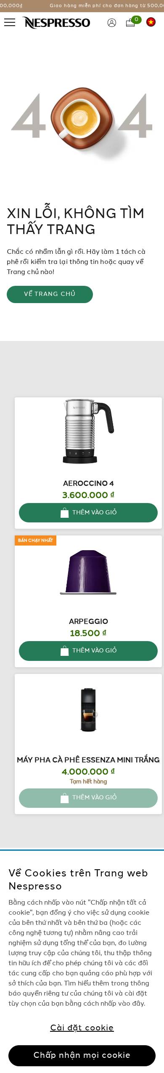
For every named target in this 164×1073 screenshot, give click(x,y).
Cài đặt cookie (82, 1028)
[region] (82, 962)
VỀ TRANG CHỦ (50, 294)
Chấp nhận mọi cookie (82, 1056)
